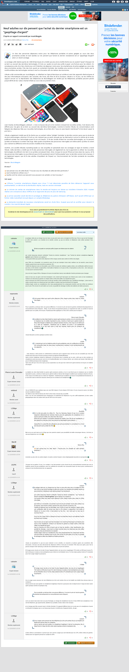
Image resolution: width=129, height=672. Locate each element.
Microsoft (44, 4)
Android (68, 7)
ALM (38, 4)
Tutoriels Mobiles (62, 9)
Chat (54, 1)
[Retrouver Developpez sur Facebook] (127, 10)
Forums (27, 1)
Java (50, 4)
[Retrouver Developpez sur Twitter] (125, 10)
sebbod (14, 390)
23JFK (13, 465)
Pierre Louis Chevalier (13, 372)
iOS (73, 7)
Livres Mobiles (82, 9)
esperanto (14, 294)
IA (34, 4)
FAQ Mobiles (72, 9)
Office (82, 4)
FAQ (42, 1)
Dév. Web (56, 4)
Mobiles (88, 4)
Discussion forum (113, 87)
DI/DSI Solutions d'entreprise (18, 4)
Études (79, 1)
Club (92, 1)
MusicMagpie (15, 163)
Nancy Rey (25, 40)
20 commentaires (37, 40)
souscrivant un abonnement (44, 212)
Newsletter (62, 1)
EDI (62, 4)
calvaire (14, 238)
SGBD (76, 4)
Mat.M (14, 442)
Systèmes (95, 4)
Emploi (72, 1)
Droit (86, 1)
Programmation (69, 4)
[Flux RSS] (123, 10)
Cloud (30, 4)
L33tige (14, 408)
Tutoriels (35, 1)
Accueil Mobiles (41, 9)
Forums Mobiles (51, 9)
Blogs (48, 1)
